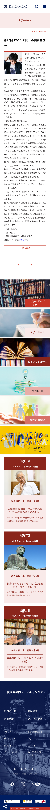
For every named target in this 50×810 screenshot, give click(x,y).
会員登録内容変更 (35, 732)
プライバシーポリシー (13, 752)
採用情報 (7, 745)
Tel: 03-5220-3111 (25, 769)
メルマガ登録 (35, 718)
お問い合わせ (11, 711)
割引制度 (9, 718)
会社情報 (31, 745)
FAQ (29, 738)
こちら (21, 239)
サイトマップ (9, 738)
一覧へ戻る (25, 248)
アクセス (7, 732)
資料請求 (33, 711)
